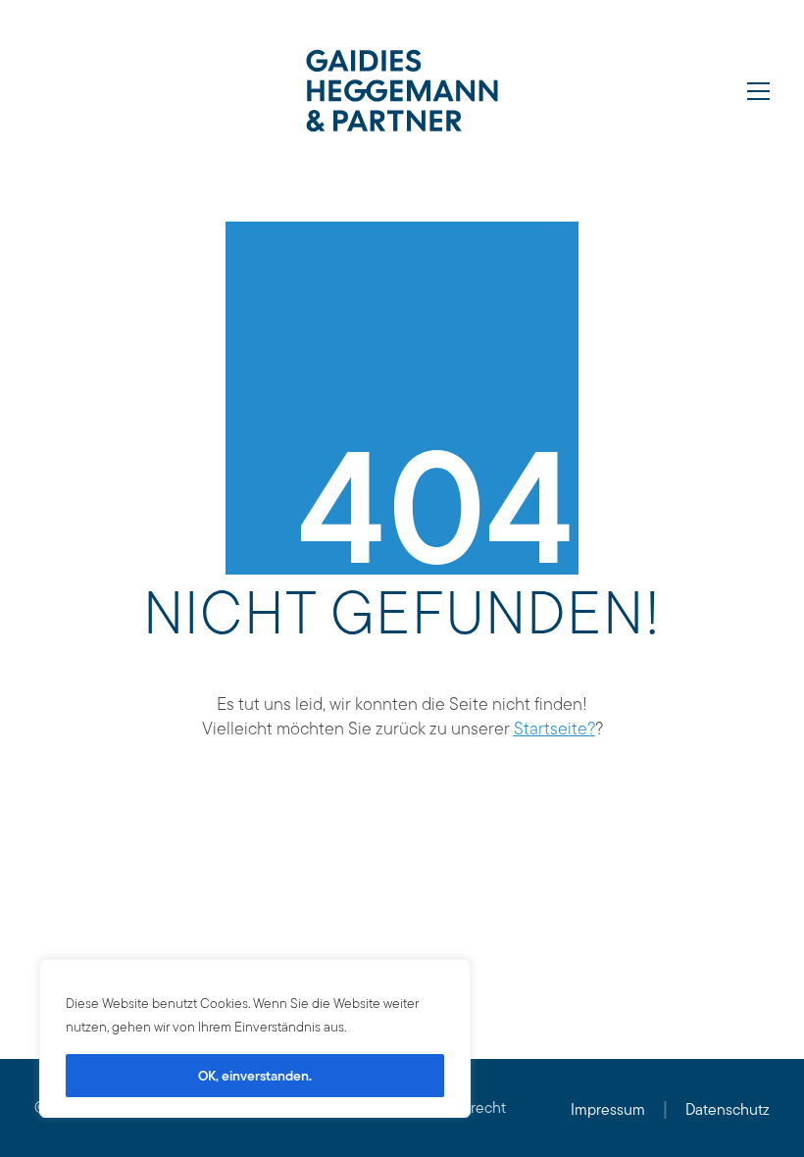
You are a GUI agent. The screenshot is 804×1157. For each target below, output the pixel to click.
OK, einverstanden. (255, 1075)
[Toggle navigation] (758, 91)
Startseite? (554, 728)
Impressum (608, 1109)
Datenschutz (727, 1109)
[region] (255, 1038)
